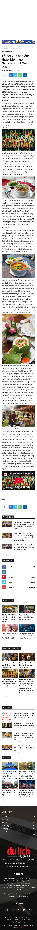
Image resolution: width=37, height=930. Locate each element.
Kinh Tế (28, 917)
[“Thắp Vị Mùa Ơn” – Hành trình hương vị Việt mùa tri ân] (27, 657)
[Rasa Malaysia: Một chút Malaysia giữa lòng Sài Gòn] (10, 657)
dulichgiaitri (8, 70)
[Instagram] (13, 910)
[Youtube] (30, 910)
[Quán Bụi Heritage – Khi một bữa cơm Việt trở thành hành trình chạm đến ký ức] (10, 673)
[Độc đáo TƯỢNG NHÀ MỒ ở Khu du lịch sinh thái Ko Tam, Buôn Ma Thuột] (10, 609)
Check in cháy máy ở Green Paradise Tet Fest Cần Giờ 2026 (9, 636)
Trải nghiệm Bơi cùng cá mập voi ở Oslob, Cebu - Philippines (26, 636)
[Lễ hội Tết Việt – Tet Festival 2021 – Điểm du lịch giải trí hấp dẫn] (7, 747)
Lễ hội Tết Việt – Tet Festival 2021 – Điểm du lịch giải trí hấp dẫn (24, 748)
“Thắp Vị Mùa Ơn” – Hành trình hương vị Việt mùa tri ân (25, 665)
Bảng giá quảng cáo (21, 922)
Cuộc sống (8, 920)
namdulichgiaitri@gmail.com (23, 866)
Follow (32, 572)
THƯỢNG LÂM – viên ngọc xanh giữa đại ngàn (9, 793)
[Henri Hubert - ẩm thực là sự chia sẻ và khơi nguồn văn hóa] (7, 725)
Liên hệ (12, 922)
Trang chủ (5, 47)
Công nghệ (16, 920)
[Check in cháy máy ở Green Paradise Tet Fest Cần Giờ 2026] (10, 628)
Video (29, 920)
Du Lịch (15, 917)
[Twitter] (24, 910)
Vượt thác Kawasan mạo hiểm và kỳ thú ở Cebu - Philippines (26, 617)
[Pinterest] (18, 910)
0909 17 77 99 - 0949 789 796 (22, 863)
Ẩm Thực (12, 47)
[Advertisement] (18, 19)
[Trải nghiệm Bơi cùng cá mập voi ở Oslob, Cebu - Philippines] (27, 628)
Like (34, 567)
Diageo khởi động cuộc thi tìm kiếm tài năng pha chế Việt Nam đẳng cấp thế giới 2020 (24, 715)
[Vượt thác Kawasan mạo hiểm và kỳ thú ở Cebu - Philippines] (27, 609)
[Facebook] (7, 910)
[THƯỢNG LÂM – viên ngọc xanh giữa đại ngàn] (10, 784)
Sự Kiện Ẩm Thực (7, 51)
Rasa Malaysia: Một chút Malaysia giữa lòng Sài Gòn (8, 665)
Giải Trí (23, 920)
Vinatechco (21, 927)
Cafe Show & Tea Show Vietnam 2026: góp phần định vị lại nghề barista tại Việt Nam (24, 547)
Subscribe (32, 587)
